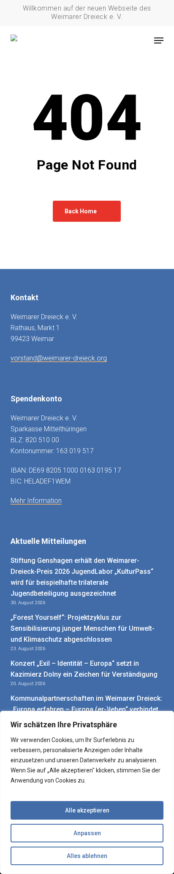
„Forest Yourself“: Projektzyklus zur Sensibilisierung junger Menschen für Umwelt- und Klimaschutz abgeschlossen (83, 628)
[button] (158, 40)
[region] (87, 792)
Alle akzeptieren (87, 810)
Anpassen (87, 833)
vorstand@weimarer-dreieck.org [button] (59, 358)
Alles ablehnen (87, 855)
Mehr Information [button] (36, 501)
